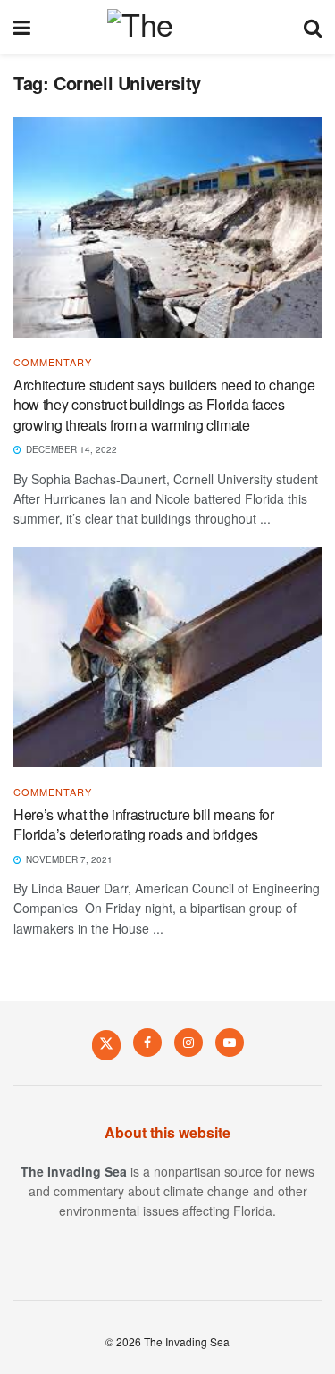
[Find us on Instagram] (188, 1042)
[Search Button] (313, 27)
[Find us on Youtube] (229, 1042)
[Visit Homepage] (166, 27)
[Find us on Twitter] (106, 1044)
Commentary (52, 362)
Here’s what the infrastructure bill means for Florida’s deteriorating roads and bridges (143, 824)
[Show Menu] (21, 27)
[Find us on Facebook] (147, 1042)
